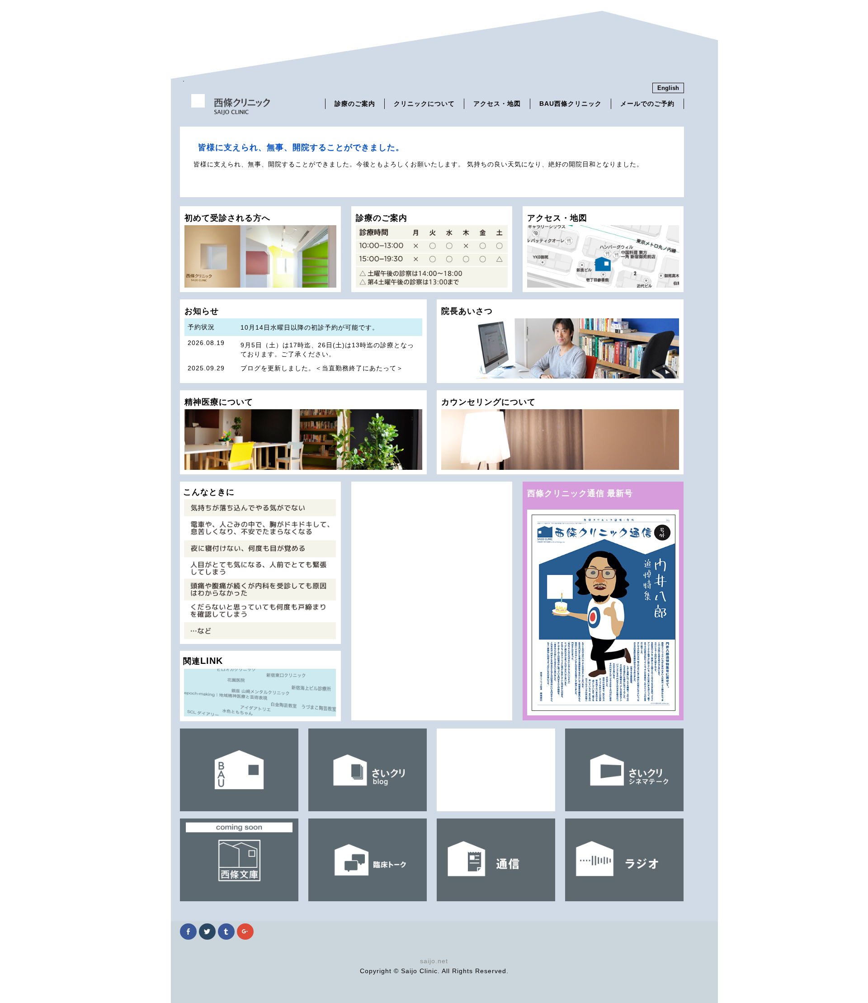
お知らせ (301, 344)
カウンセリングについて (488, 402)
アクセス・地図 (497, 103)
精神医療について (218, 402)
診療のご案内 (355, 103)
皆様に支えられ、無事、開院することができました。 (301, 147)
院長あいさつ (467, 311)
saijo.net (434, 961)
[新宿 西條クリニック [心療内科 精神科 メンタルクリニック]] (230, 111)
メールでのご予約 (647, 103)
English (668, 88)
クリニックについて (424, 103)
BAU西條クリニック (570, 103)
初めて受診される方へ (227, 217)
